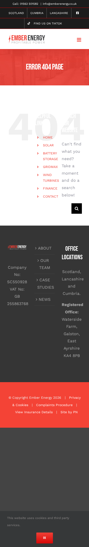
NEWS (45, 299)
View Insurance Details (34, 412)
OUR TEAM (44, 264)
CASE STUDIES (44, 284)
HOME (48, 137)
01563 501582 (29, 3)
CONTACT (50, 196)
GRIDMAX (50, 167)
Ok (44, 538)
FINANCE (50, 188)
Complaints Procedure (54, 405)
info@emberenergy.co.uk (60, 3)
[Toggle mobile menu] (79, 39)
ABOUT (45, 248)
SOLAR (48, 145)
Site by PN (69, 412)
